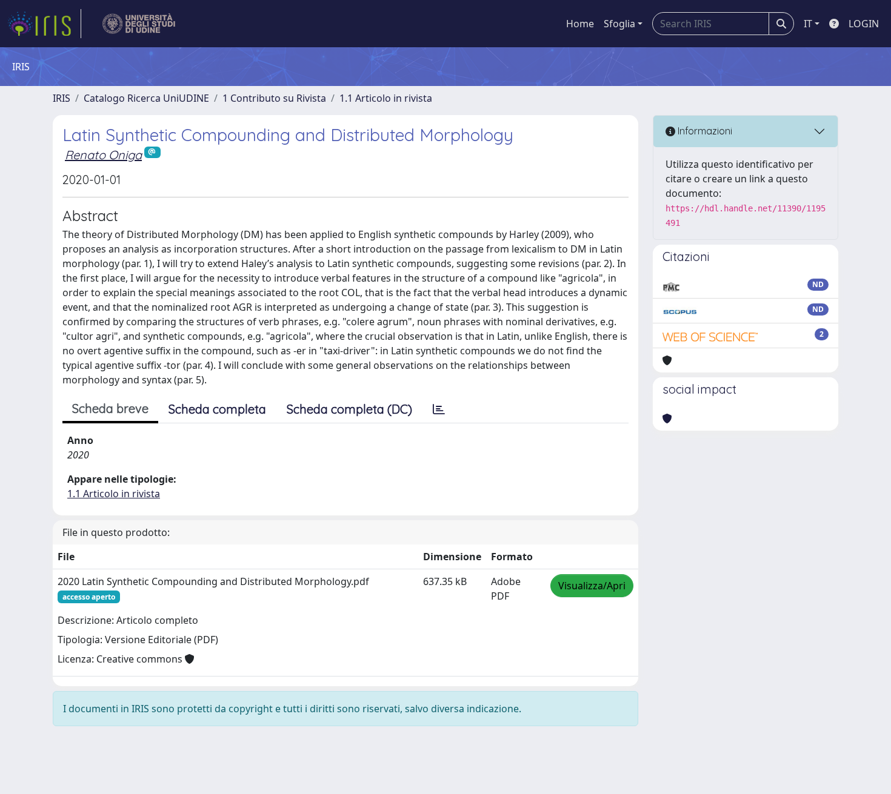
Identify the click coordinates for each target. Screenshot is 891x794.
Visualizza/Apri (592, 585)
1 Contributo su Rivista (274, 98)
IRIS (61, 98)
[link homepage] (44, 23)
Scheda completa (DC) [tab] (349, 409)
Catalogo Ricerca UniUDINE (146, 98)
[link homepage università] (139, 23)
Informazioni (703, 131)
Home (580, 23)
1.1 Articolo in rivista (385, 98)
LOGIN (864, 23)
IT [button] (808, 23)
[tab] (438, 409)
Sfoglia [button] (619, 23)
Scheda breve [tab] (110, 408)
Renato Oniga (103, 154)
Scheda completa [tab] (217, 409)
